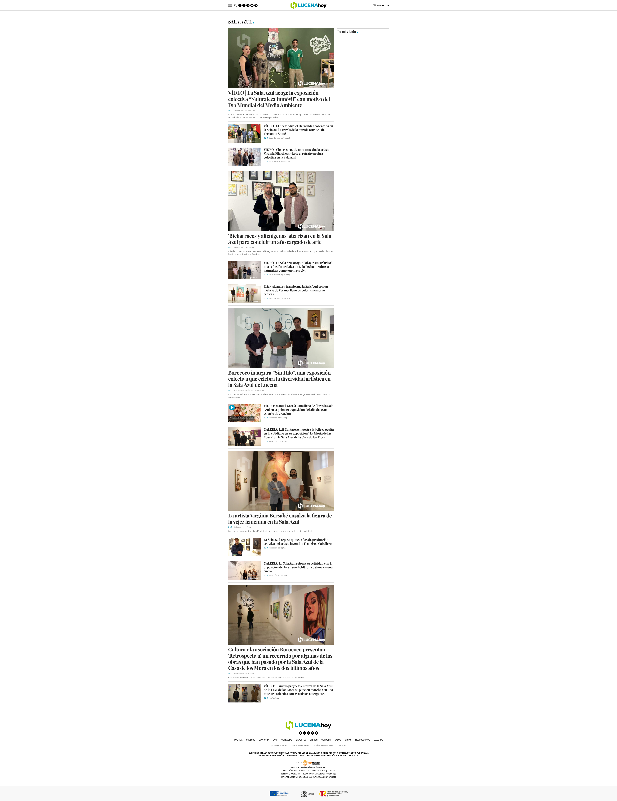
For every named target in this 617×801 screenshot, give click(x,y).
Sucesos (250, 740)
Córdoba (326, 740)
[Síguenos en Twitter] (244, 5)
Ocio (275, 740)
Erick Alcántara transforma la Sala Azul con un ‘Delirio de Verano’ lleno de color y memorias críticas (296, 290)
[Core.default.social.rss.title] (256, 5)
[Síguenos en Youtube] (252, 5)
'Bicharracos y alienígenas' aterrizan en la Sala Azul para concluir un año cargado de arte (279, 238)
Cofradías (286, 740)
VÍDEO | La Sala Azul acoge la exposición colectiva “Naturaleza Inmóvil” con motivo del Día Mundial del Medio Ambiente (279, 98)
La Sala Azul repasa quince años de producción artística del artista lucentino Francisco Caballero (298, 541)
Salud (338, 740)
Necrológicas (362, 740)
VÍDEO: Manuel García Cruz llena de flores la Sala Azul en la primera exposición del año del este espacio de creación (298, 409)
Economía (264, 740)
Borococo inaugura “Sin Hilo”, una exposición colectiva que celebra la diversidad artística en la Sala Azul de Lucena (279, 378)
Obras (348, 740)
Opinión (313, 740)
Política (238, 740)
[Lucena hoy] (308, 728)
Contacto (341, 746)
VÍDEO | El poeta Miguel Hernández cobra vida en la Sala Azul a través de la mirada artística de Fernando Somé (298, 130)
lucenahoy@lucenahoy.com (322, 777)
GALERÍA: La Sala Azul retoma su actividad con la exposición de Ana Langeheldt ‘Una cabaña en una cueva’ (298, 567)
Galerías (378, 740)
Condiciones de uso (300, 746)
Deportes (301, 740)
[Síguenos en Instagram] (248, 5)
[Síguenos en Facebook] (239, 5)
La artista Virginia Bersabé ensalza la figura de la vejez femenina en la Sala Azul (280, 518)
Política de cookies (323, 746)
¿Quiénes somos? (279, 746)
